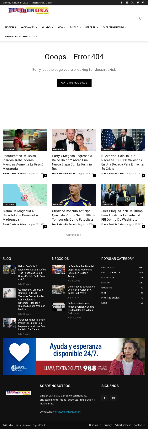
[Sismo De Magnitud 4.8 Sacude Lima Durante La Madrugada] (25, 195)
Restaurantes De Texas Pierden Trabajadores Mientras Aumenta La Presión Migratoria (24, 162)
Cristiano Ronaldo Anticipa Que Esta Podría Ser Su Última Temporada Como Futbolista (73, 215)
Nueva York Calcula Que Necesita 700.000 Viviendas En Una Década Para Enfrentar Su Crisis (123, 162)
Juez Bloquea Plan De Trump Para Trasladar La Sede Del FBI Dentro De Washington (122, 215)
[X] (132, 3)
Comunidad (9, 149)
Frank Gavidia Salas (14, 173)
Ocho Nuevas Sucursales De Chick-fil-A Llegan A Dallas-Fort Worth (81, 290)
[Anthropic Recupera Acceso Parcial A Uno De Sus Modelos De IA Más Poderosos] (58, 306)
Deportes (57, 204)
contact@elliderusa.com (67, 411)
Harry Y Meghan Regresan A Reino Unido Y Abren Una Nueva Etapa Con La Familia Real (72, 162)
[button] (140, 18)
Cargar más (72, 234)
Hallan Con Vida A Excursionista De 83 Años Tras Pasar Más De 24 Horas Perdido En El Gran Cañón (32, 273)
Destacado (58, 149)
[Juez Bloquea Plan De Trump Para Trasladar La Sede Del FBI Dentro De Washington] (123, 195)
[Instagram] (127, 3)
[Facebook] (121, 3)
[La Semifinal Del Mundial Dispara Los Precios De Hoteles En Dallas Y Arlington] (58, 269)
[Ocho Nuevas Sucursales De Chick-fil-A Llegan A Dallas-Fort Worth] (58, 289)
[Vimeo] (137, 3)
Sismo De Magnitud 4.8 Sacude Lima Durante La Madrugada (20, 215)
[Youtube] (143, 3)
